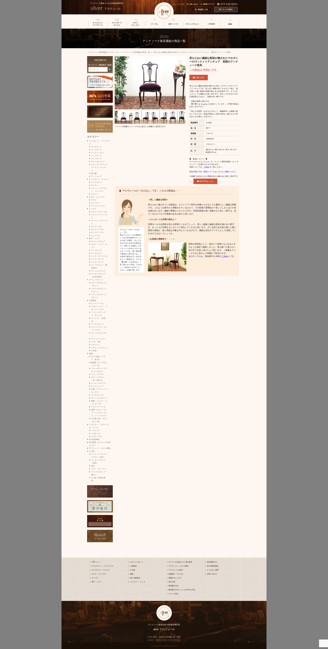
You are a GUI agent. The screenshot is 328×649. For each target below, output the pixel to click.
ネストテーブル (97, 229)
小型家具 (92, 300)
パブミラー (95, 430)
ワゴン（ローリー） (99, 469)
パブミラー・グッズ (137, 582)
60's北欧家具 (94, 439)
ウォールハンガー (98, 339)
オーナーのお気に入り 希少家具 (180, 562)
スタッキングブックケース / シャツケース (99, 167)
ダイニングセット (96, 280)
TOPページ (96, 562)
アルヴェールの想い (175, 570)
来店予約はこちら (206, 181)
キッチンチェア (97, 262)
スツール (104, 256)
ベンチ (93, 256)
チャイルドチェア (98, 271)
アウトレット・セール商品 (100, 448)
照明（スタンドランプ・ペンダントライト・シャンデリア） (99, 413)
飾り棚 (93, 173)
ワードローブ (96, 176)
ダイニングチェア (98, 241)
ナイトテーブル (97, 303)
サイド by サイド (98, 161)
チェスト (94, 185)
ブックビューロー (98, 206)
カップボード (96, 158)
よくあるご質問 (179, 4)
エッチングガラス (98, 383)
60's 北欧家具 (135, 578)
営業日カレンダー (175, 578)
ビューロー (95, 203)
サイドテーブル (97, 232)
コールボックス (97, 395)
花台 (93, 466)
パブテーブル (96, 436)
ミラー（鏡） (96, 342)
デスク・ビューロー (97, 197)
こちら (206, 167)
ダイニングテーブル (99, 212)
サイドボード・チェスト (99, 179)
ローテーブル (96, 226)
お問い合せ (199, 77)
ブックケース (96, 150)
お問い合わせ (212, 574)
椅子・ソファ (94, 238)
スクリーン (95, 345)
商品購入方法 (173, 586)
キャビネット (96, 147)
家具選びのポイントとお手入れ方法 (181, 590)
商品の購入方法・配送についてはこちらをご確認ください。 (213, 172)
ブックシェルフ (97, 153)
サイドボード (96, 182)
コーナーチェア (97, 259)
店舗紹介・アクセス (175, 574)
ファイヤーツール (98, 407)
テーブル (92, 209)
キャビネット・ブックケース (102, 566)
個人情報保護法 (213, 566)
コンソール (95, 235)
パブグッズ (95, 433)
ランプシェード (97, 386)
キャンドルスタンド (99, 398)
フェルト (204, 104)
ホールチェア (96, 253)
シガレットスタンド (99, 348)
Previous (118, 83)
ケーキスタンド (97, 324)
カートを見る (173, 594)
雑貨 (91, 354)
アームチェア (96, 250)
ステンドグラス (97, 374)
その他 (93, 351)
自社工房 (171, 582)
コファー (94, 194)
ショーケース (96, 156)
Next (181, 83)
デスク (93, 200)
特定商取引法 (212, 562)
